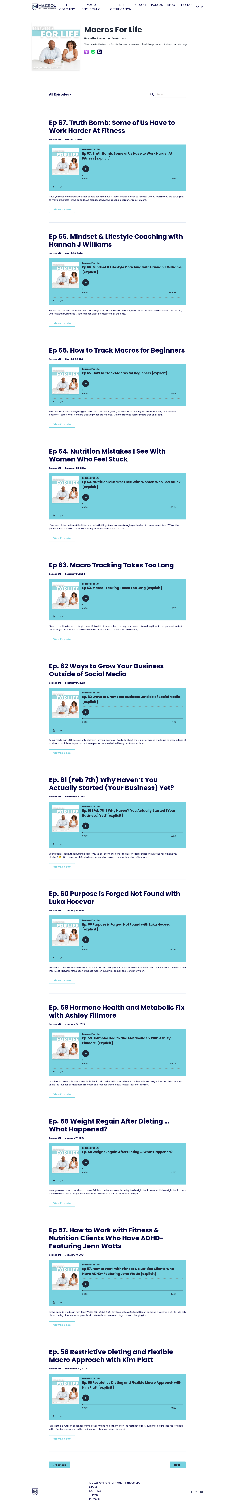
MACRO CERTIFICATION (92, 7)
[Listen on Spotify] (93, 52)
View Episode (62, 209)
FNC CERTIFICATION (120, 7)
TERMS (93, 1495)
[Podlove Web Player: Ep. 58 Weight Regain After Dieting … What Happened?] (117, 1164)
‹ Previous (59, 1465)
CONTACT (95, 1491)
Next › (178, 1465)
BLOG (171, 5)
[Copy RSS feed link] (99, 51)
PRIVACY (95, 1499)
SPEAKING (185, 5)
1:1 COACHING (67, 7)
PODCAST (158, 5)
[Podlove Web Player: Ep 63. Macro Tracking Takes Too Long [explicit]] (117, 599)
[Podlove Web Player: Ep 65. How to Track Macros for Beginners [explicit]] (117, 385)
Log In (198, 7)
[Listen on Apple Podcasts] (86, 52)
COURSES (141, 5)
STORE (93, 1487)
